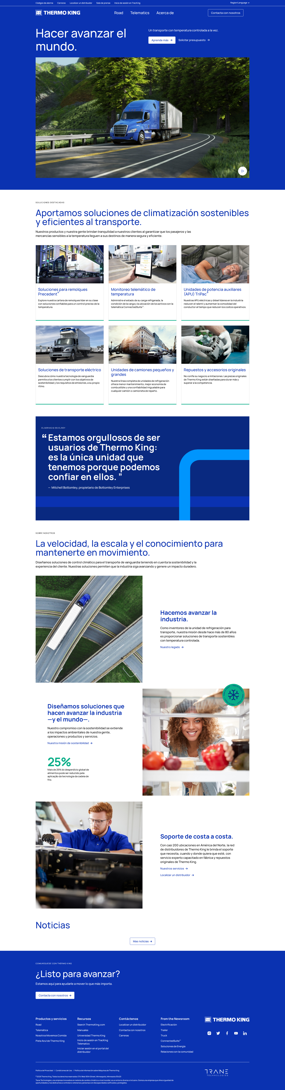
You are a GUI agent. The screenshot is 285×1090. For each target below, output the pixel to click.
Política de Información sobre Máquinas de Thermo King (97, 1070)
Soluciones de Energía (173, 1046)
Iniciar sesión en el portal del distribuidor (93, 1050)
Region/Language (238, 3)
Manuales (82, 1030)
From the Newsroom (175, 1019)
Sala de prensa (103, 2)
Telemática (42, 1030)
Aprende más (160, 40)
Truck (164, 1035)
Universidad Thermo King (91, 1035)
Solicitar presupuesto (192, 40)
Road (118, 12)
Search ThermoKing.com (91, 1024)
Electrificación (169, 1024)
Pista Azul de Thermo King (50, 1040)
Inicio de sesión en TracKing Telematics (92, 1042)
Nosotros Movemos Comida (51, 1035)
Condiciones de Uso (64, 1070)
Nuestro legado (170, 647)
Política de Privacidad (44, 1070)
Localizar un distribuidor (81, 2)
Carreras (61, 2)
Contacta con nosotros (225, 13)
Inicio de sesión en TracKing (127, 2)
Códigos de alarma (44, 2)
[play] (142, 117)
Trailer (164, 1030)
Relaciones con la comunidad (177, 1051)
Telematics (139, 12)
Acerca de (165, 12)
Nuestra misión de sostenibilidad (68, 743)
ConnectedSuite (171, 1040)
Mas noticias (141, 941)
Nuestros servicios (172, 868)
